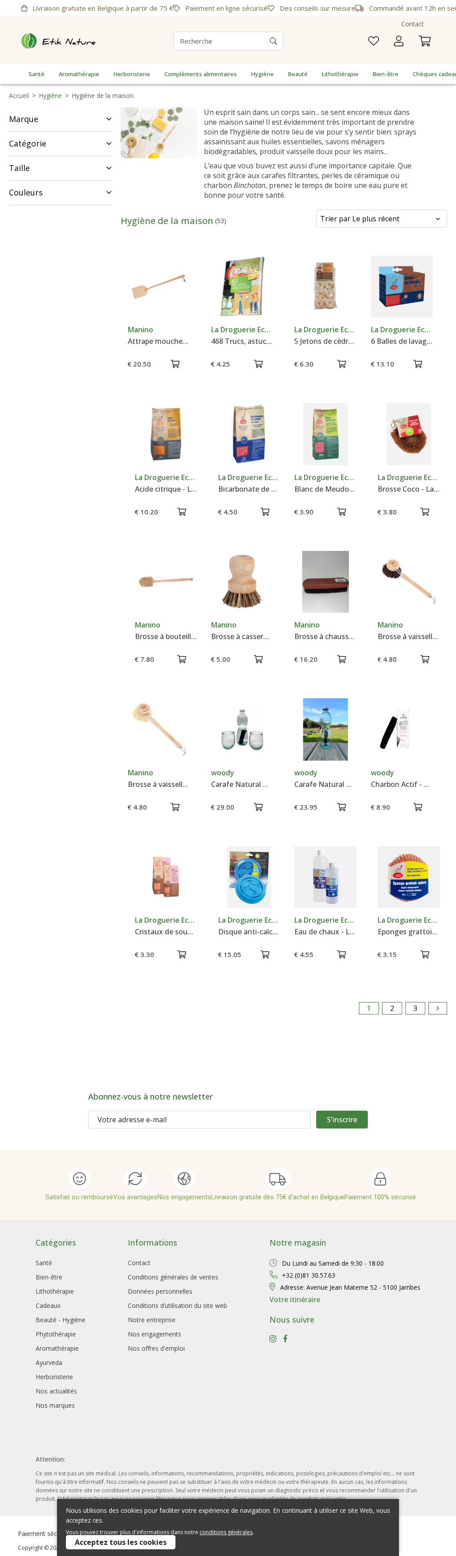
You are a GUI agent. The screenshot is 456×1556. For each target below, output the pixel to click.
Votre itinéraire (294, 1299)
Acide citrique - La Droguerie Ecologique (166, 489)
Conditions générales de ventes (173, 1277)
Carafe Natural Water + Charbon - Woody (325, 784)
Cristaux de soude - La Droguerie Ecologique (166, 932)
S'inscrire (342, 1119)
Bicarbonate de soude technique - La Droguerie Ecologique (249, 489)
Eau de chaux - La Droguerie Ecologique (325, 932)
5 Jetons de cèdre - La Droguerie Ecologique (325, 341)
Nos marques (55, 1405)
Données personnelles (160, 1291)
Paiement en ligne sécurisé (225, 8)
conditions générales (226, 1532)
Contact (412, 24)
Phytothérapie (56, 1334)
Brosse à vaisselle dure (159, 784)
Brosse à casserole (242, 636)
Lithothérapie (340, 74)
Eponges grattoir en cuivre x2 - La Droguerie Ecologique (409, 932)
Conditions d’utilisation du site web (177, 1305)
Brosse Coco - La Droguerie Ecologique (409, 489)
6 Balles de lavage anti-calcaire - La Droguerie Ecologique (402, 341)
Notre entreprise (151, 1320)
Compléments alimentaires (200, 74)
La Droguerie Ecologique (242, 329)
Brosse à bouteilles (166, 636)
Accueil (19, 95)
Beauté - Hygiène (61, 1320)
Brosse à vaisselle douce (409, 636)
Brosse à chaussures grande (325, 636)
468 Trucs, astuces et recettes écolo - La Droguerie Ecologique (242, 341)
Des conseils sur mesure (316, 8)
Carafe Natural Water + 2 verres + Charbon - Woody (242, 784)
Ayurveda (49, 1362)
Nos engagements (154, 1334)
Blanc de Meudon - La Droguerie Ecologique (325, 489)
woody (222, 773)
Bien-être (386, 74)
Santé (36, 74)
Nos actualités (56, 1391)
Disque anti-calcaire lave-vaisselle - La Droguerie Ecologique (249, 932)
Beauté (298, 74)
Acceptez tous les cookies (121, 1542)
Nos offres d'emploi (156, 1348)
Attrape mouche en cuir (159, 341)
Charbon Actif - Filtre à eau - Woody (402, 784)
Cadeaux (48, 1305)
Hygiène (262, 74)
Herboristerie (132, 74)
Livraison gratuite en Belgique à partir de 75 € (102, 8)
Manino (140, 329)
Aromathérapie (79, 74)
